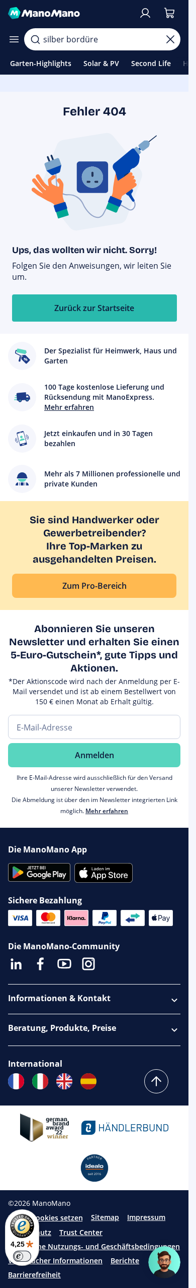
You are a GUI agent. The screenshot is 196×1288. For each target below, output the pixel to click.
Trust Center (81, 1232)
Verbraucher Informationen (55, 1260)
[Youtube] (64, 964)
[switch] (22, 1256)
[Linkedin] (16, 964)
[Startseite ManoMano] (69, 13)
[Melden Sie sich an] (145, 13)
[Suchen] (35, 39)
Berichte (125, 1260)
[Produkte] (14, 39)
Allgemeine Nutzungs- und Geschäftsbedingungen (94, 1246)
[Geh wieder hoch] (156, 1081)
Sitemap (105, 1217)
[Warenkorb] (169, 13)
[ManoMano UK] (64, 1081)
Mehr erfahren (106, 811)
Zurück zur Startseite (94, 308)
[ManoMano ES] (88, 1081)
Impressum (146, 1217)
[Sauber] (170, 39)
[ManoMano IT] (40, 1081)
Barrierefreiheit (34, 1274)
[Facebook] (40, 964)
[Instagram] (88, 964)
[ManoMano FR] (16, 1081)
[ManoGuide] (164, 1262)
